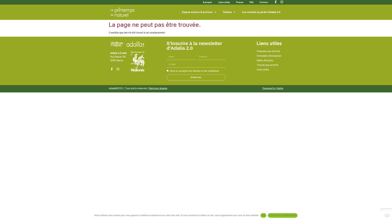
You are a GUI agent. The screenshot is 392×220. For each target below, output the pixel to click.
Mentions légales (158, 88)
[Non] (387, 215)
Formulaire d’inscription (269, 55)
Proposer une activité (268, 51)
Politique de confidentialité (282, 215)
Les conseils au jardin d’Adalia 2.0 (261, 12)
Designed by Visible (272, 88)
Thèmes (227, 12)
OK (263, 215)
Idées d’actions (265, 60)
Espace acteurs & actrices (197, 12)
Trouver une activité (267, 65)
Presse (239, 2)
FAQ (251, 2)
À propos (207, 2)
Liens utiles (224, 2)
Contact (264, 2)
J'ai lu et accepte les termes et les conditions (194, 71)
